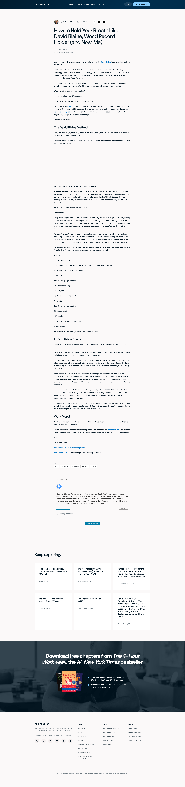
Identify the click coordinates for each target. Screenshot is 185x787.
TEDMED (71, 106)
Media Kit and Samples (85, 744)
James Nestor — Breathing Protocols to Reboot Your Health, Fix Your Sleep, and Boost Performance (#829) (131, 573)
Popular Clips (132, 728)
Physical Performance (66, 53)
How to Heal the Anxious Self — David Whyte (51, 600)
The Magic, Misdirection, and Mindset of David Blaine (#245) (53, 571)
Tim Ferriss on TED (61, 453)
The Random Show (134, 736)
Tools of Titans (108, 740)
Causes (80, 740)
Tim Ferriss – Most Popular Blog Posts (69, 447)
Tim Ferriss (81, 728)
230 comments (61, 49)
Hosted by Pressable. (64, 735)
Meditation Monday (135, 740)
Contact (80, 732)
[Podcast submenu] (99, 4)
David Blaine (106, 62)
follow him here (114, 429)
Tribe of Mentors (108, 744)
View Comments (92, 523)
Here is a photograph (62, 112)
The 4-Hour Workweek (111, 728)
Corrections (81, 736)
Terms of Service (83, 752)
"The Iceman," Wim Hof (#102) (89, 600)
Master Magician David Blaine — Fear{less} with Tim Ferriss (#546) (90, 571)
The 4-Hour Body (109, 732)
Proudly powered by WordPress (45, 735)
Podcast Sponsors (134, 732)
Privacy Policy (82, 748)
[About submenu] (75, 4)
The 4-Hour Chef (109, 736)
